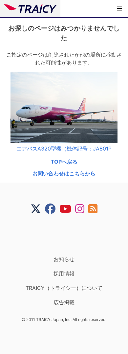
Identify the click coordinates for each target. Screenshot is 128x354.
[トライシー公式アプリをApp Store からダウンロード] (68, 234)
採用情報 (64, 273)
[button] (119, 8)
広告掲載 (64, 302)
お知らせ (64, 259)
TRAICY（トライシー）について (64, 288)
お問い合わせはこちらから (64, 173)
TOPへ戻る (64, 161)
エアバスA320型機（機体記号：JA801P (64, 148)
